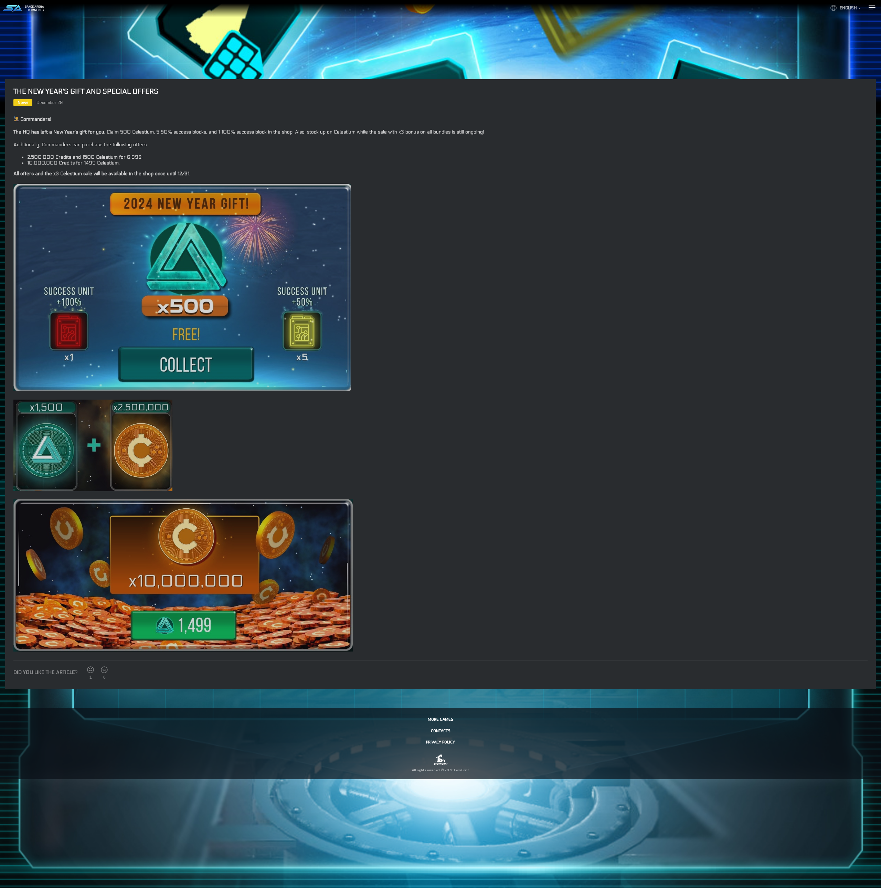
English (848, 8)
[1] (90, 670)
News (23, 102)
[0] (104, 670)
